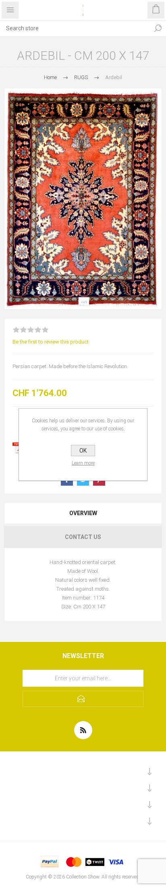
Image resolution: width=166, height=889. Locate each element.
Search (158, 28)
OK (83, 450)
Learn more (83, 463)
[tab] (83, 513)
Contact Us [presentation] (83, 537)
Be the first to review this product (50, 342)
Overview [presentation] (83, 513)
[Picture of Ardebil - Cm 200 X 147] (83, 198)
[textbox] (75, 28)
